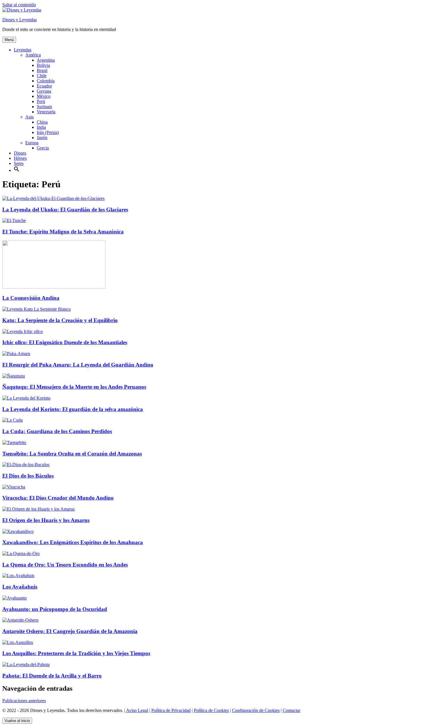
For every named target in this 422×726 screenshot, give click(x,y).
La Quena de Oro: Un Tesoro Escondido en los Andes (65, 565)
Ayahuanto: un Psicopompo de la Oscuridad (54, 609)
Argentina (46, 60)
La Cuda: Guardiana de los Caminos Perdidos (57, 431)
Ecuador (44, 85)
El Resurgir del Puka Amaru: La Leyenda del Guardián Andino (77, 365)
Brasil (42, 70)
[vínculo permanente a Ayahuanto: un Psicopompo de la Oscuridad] (14, 597)
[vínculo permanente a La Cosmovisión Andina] (54, 287)
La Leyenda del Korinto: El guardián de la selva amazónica (72, 409)
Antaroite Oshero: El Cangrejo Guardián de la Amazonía (70, 631)
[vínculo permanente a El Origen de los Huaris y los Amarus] (38, 509)
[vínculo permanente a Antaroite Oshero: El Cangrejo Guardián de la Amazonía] (20, 620)
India (41, 127)
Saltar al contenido (19, 4)
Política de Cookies (211, 710)
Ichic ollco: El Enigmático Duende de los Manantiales (64, 342)
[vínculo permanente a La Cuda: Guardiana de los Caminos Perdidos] (12, 420)
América (33, 54)
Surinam (44, 106)
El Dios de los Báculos (28, 476)
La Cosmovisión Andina (30, 298)
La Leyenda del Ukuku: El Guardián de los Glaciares (65, 210)
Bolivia (43, 65)
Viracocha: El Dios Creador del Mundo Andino (58, 498)
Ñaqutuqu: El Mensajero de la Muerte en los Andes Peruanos (74, 387)
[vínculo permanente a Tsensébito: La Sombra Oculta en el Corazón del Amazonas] (14, 442)
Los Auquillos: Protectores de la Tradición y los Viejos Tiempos (76, 653)
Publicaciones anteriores (24, 700)
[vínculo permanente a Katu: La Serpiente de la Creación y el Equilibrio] (36, 309)
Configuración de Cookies (256, 710)
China (42, 122)
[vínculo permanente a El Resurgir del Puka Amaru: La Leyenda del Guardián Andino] (16, 353)
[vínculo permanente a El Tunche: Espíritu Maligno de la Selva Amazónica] (14, 220)
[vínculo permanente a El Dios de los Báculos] (25, 464)
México (44, 96)
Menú (9, 40)
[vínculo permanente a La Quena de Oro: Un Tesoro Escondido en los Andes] (21, 553)
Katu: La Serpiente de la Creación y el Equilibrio (60, 320)
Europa (31, 142)
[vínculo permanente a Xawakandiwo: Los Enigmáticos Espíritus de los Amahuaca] (18, 531)
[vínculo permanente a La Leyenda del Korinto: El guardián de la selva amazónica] (26, 398)
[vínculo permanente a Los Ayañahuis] (18, 575)
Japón (42, 137)
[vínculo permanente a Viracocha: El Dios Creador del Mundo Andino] (13, 486)
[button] (17, 170)
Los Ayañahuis (19, 587)
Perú (41, 101)
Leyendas (22, 49)
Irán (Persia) (48, 132)
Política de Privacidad (171, 710)
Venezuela (46, 111)
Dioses (20, 153)
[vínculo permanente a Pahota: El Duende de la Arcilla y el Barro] (26, 664)
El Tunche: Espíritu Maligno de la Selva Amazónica (63, 232)
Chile (42, 75)
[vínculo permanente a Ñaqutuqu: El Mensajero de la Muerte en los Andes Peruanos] (13, 375)
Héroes (20, 158)
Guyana (44, 91)
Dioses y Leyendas (19, 19)
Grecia (43, 147)
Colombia (46, 80)
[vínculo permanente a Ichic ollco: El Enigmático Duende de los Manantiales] (22, 331)
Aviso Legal (137, 710)
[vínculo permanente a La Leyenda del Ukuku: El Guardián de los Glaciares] (53, 198)
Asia (29, 116)
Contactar (291, 710)
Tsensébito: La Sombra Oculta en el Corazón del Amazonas (72, 454)
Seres (19, 163)
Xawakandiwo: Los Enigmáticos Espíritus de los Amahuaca (72, 542)
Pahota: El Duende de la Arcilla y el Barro (52, 676)
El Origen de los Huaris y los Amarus (46, 520)
